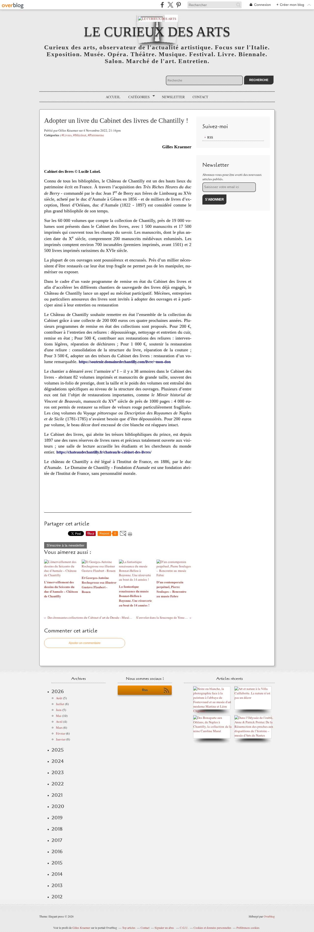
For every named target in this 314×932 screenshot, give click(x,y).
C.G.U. (184, 928)
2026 (58, 691)
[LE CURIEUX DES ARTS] (157, 18)
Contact (200, 97)
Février (60, 733)
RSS (210, 137)
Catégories (137, 97)
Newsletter (173, 97)
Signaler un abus (165, 928)
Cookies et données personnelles (212, 928)
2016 (57, 851)
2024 (58, 761)
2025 (58, 750)
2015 (57, 863)
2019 (57, 818)
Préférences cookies (248, 928)
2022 (58, 784)
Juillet (60, 704)
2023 (58, 772)
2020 (58, 806)
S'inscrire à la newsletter (65, 545)
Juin (59, 710)
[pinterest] (178, 5)
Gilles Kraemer (81, 928)
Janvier (60, 739)
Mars (59, 727)
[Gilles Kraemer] (213, 731)
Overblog (269, 916)
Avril (59, 721)
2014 (57, 874)
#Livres (67, 135)
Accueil (113, 97)
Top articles (128, 928)
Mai (58, 715)
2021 (57, 795)
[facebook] (162, 5)
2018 (57, 829)
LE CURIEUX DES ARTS (157, 31)
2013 (57, 885)
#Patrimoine (96, 135)
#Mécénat (79, 135)
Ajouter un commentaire (85, 643)
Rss (145, 690)
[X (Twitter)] (170, 5)
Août (59, 698)
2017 (57, 840)
